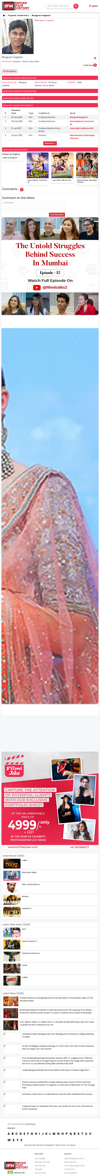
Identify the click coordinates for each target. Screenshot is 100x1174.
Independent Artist (74, 1158)
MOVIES (39, 1153)
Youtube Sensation (74, 1165)
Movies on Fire (42, 1162)
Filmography (11, 71)
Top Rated (40, 1165)
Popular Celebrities (18, 15)
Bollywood (70, 1162)
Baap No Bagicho (79, 117)
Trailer (38, 1169)
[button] (93, 6)
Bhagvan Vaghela (40, 15)
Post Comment (57, 215)
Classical (69, 1169)
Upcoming (40, 1158)
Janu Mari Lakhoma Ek (81, 128)
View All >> (50, 143)
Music (68, 1153)
